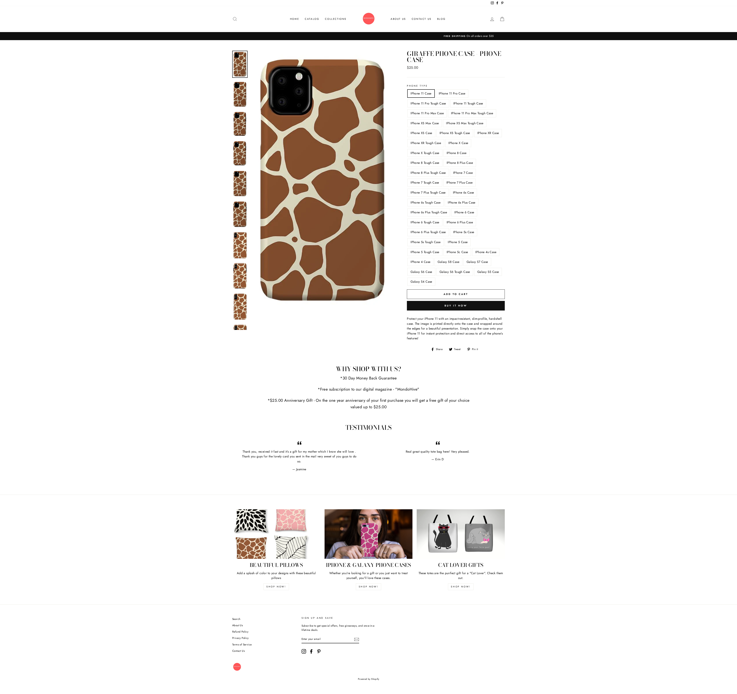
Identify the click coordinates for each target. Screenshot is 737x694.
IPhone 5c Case (457, 252)
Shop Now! (276, 586)
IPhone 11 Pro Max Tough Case (472, 113)
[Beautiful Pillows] (276, 534)
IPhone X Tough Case (425, 153)
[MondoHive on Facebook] (311, 651)
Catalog (312, 19)
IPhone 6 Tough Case (425, 222)
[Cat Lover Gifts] (461, 534)
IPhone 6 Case (464, 212)
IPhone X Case (458, 143)
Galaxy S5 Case (488, 272)
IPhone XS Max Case (425, 123)
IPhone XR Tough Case (426, 143)
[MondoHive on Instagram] (304, 651)
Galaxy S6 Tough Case (455, 272)
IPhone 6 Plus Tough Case (428, 232)
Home (294, 19)
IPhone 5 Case (458, 242)
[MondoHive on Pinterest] (318, 651)
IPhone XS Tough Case (455, 133)
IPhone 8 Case (456, 153)
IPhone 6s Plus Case (461, 202)
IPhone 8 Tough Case (425, 163)
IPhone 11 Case (421, 93)
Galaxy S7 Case (477, 262)
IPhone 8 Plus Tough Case (428, 173)
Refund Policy (240, 632)
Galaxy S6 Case (421, 272)
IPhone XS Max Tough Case (464, 123)
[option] (368, 36)
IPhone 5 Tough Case (425, 252)
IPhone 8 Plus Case (460, 163)
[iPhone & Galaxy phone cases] (369, 534)
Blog (441, 19)
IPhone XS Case (421, 133)
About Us (398, 19)
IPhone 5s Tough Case (425, 242)
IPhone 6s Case (463, 192)
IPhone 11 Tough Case (468, 103)
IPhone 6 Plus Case (460, 222)
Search (236, 619)
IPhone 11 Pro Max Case (427, 113)
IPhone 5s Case (463, 232)
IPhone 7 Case (463, 173)
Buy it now (456, 305)
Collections (335, 19)
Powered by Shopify (368, 679)
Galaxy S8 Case (448, 262)
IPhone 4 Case (420, 262)
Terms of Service (242, 644)
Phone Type (417, 86)
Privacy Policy (240, 638)
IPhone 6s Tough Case (425, 202)
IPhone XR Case (488, 133)
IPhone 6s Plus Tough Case (429, 212)
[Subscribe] (356, 639)
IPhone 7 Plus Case (459, 182)
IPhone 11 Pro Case (452, 93)
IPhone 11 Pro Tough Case (428, 103)
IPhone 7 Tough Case (425, 182)
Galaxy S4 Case (421, 281)
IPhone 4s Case (485, 252)
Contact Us (421, 19)
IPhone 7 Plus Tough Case (428, 192)
